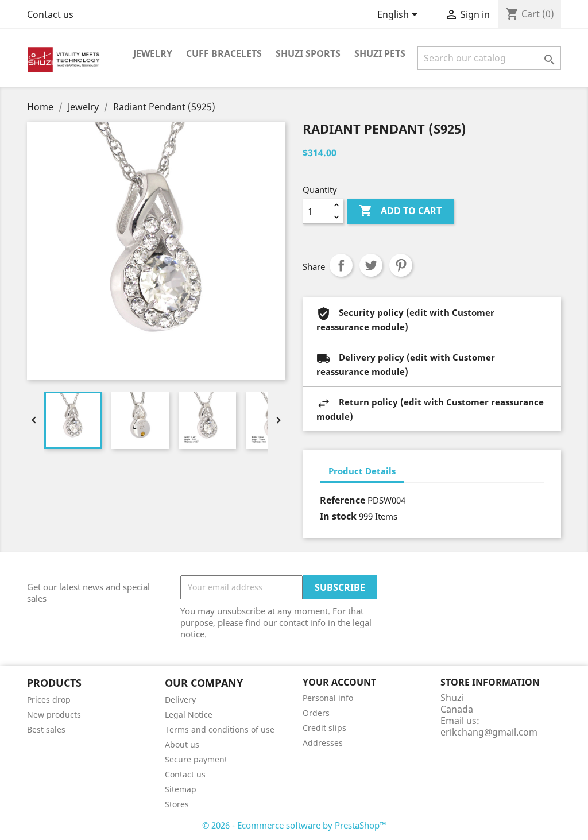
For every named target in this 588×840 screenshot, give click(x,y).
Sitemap (180, 789)
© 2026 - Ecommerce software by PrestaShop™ (294, 825)
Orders (316, 712)
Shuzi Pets (379, 53)
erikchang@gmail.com (488, 732)
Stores (177, 804)
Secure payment (196, 759)
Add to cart (400, 211)
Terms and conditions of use (219, 729)
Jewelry (152, 53)
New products (54, 714)
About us (182, 744)
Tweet (370, 265)
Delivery (180, 699)
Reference (342, 500)
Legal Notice (188, 714)
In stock (338, 516)
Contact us (50, 14)
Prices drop (49, 699)
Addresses (323, 742)
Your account (339, 682)
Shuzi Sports (308, 53)
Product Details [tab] (362, 471)
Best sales (46, 729)
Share (341, 265)
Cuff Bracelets (224, 53)
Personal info (328, 697)
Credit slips (324, 727)
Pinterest (400, 265)
